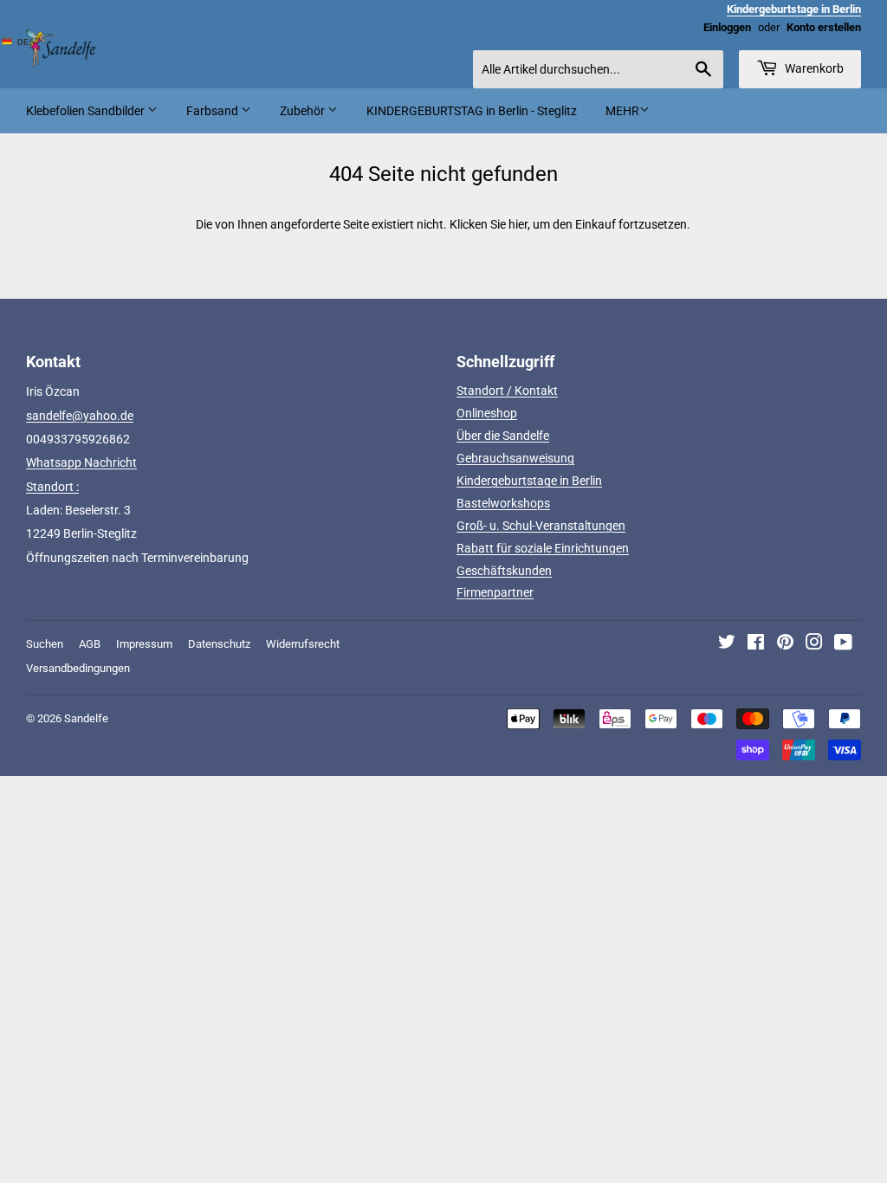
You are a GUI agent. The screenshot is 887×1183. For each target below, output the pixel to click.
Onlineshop (486, 413)
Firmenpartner (495, 592)
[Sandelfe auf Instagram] (814, 644)
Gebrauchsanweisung (515, 458)
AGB (89, 643)
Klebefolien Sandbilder (86, 111)
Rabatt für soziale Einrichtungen (542, 548)
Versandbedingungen (78, 668)
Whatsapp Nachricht (81, 462)
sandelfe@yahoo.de (79, 416)
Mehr (622, 111)
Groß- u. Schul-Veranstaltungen (540, 526)
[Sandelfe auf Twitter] (726, 644)
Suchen (44, 643)
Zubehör (303, 111)
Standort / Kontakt (507, 391)
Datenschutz (219, 643)
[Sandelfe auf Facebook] (756, 644)
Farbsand (213, 111)
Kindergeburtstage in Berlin (529, 481)
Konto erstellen (824, 27)
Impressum (144, 643)
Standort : (52, 487)
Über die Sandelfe (502, 436)
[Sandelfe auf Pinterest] (785, 644)
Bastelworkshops (503, 503)
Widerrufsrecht (303, 643)
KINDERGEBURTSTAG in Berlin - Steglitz (471, 111)
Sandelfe (86, 718)
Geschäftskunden (504, 571)
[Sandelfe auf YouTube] (843, 644)
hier (518, 224)
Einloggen (727, 27)
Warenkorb (813, 68)
